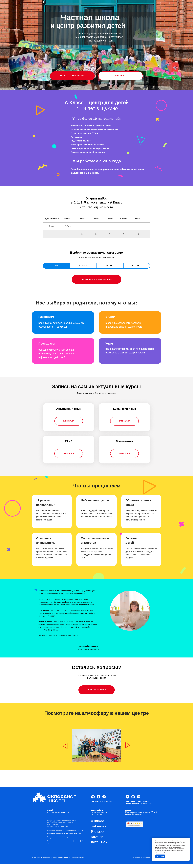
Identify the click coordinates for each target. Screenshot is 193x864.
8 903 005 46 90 (101, 801)
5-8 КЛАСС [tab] (110, 266)
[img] (65, 746)
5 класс (97, 831)
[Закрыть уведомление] (188, 839)
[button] (72, 75)
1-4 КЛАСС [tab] (83, 266)
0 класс (97, 821)
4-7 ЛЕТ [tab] (56, 266)
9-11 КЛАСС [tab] (136, 266)
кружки (97, 837)
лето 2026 (99, 842)
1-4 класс (99, 826)
